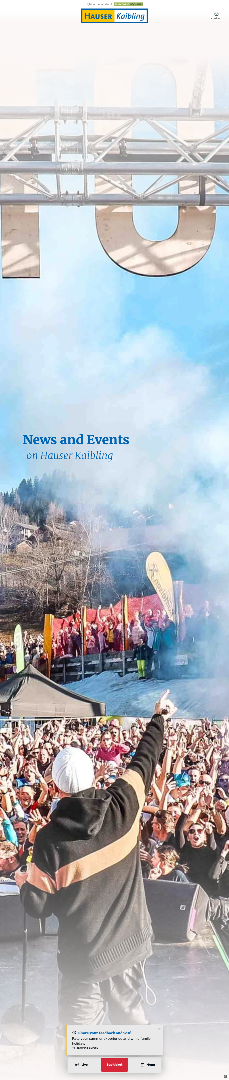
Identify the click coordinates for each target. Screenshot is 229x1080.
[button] (225, 1076)
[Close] (159, 1029)
